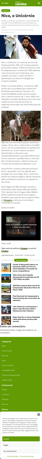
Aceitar (6, 439)
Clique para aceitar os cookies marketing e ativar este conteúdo (21, 226)
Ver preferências (10, 451)
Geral (4, 360)
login (19, 330)
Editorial (5, 399)
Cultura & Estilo (7, 365)
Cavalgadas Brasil (8, 370)
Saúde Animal (7, 380)
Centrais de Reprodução (11, 375)
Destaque (19, 255)
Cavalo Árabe (7, 351)
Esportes (5, 356)
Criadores (5, 394)
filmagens (8, 200)
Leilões (4, 389)
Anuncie (5, 404)
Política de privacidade (27, 456)
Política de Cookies (13, 456)
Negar (5, 445)
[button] (39, 414)
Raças (4, 346)
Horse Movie (30, 255)
